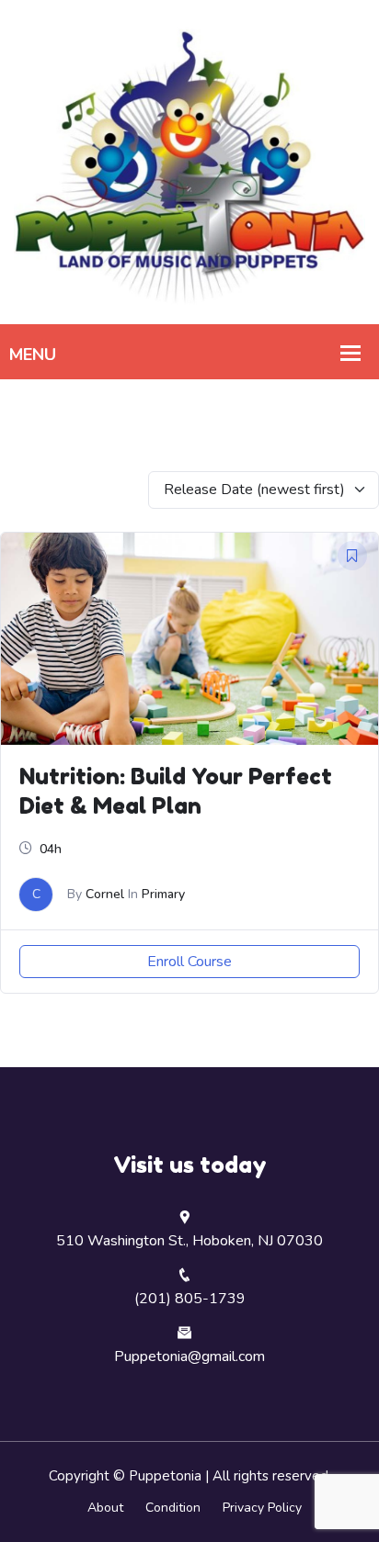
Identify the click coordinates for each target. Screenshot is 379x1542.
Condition (173, 1507)
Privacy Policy (262, 1507)
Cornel (105, 894)
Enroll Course (189, 961)
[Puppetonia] (189, 162)
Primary (163, 894)
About (105, 1507)
